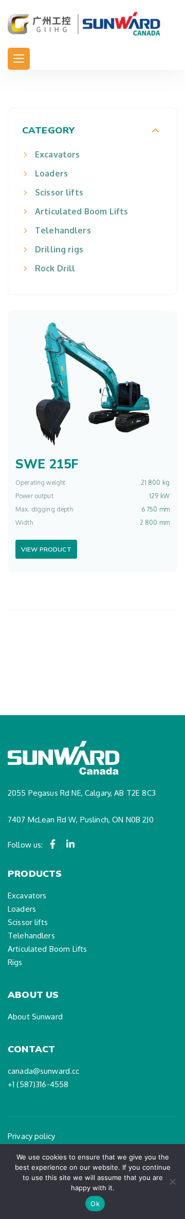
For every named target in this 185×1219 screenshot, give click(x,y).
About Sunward (35, 1016)
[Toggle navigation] (19, 59)
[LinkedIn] (70, 844)
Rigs (15, 962)
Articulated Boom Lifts (81, 211)
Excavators (57, 154)
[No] (172, 1181)
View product (46, 549)
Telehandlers (63, 230)
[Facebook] (53, 844)
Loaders (51, 173)
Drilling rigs (59, 249)
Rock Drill (55, 268)
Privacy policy (31, 1136)
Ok (95, 1204)
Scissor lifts (59, 192)
